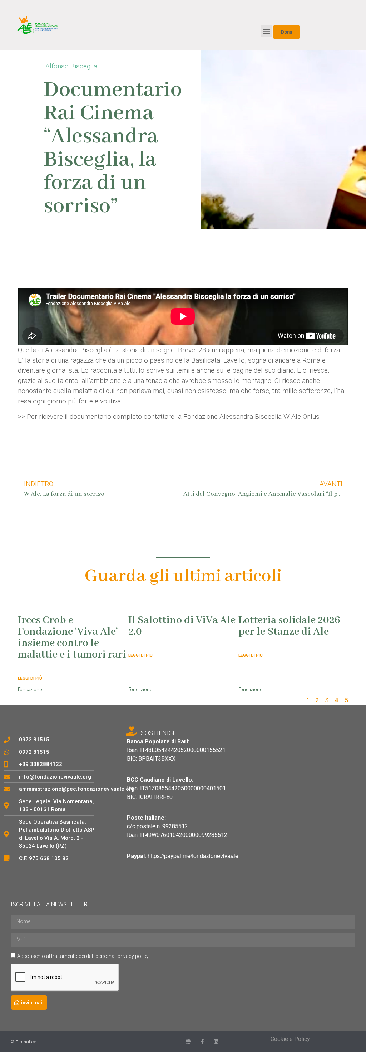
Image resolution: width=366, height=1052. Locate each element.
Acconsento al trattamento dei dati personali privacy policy (83, 956)
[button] (266, 31)
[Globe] (188, 1041)
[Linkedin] (216, 1041)
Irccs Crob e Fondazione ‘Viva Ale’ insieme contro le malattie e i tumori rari (72, 637)
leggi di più (30, 678)
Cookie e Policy (290, 1039)
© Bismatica (23, 1041)
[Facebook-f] (202, 1041)
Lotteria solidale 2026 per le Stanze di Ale (289, 626)
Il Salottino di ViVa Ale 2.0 (182, 626)
